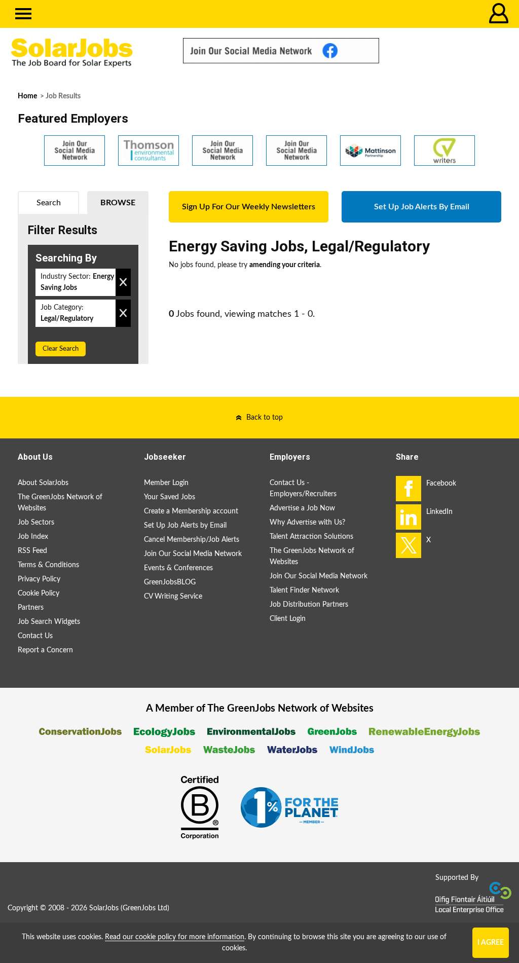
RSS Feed (32, 550)
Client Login (288, 618)
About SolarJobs (43, 483)
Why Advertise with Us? (307, 522)
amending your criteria (284, 265)
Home (27, 96)
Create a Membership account (191, 511)
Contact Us (35, 636)
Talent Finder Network (304, 590)
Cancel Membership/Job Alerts (191, 539)
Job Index (33, 536)
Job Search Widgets (49, 621)
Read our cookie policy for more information (174, 937)
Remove (123, 282)
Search (48, 203)
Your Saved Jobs (169, 497)
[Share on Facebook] (408, 488)
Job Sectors (36, 522)
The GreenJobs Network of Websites (60, 503)
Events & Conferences (178, 568)
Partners (31, 607)
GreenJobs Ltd (145, 908)
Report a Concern (45, 650)
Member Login (166, 483)
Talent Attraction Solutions (311, 536)
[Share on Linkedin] (408, 517)
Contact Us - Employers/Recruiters (303, 488)
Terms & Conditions (48, 565)
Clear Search (61, 349)
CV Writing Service (173, 596)
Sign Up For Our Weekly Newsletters (248, 207)
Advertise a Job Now (302, 508)
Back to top (264, 417)
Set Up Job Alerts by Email (185, 525)
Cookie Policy (38, 593)
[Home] (86, 53)
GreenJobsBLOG (170, 582)
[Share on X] (408, 545)
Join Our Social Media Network (193, 554)
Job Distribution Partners (309, 604)
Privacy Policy (39, 579)
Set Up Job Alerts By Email (421, 207)
